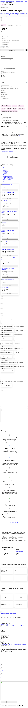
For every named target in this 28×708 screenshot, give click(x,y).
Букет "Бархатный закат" (6, 333)
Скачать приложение (5, 706)
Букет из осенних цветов (6, 365)
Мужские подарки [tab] (7, 179)
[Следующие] (2, 296)
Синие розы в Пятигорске (4, 571)
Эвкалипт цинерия (4, 94)
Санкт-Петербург (19, 597)
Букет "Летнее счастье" (6, 342)
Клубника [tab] (5, 171)
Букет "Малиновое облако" (7, 329)
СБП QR (9, 108)
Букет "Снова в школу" (6, 325)
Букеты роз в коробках (20, 578)
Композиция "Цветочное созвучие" (8, 360)
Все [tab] (4, 167)
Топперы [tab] (5, 174)
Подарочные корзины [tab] (8, 177)
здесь (19, 135)
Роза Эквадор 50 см (5, 85)
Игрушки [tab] (5, 173)
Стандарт (3, 25)
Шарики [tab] (5, 170)
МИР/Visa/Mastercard (6, 105)
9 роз (2, 578)
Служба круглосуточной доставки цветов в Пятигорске (14, 644)
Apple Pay (14, 105)
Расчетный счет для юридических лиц (9, 111)
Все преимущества (14, 522)
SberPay (3, 108)
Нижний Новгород (5, 604)
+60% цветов (18, 25)
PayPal (14, 108)
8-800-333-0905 (4, 620)
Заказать (4, 701)
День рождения (19, 551)
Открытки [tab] (5, 169)
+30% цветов (10, 25)
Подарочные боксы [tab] (7, 176)
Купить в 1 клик (12, 50)
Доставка (5, 33)
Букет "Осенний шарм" (6, 384)
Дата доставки (4, 69)
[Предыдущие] (1, 17)
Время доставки (4, 73)
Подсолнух (3, 90)
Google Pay (21, 105)
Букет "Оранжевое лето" (6, 337)
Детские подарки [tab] (7, 180)
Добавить (10, 190)
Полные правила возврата (7, 151)
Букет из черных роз (19, 570)
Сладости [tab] (5, 172)
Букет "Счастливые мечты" (7, 369)
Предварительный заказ (11, 701)
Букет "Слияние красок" (6, 355)
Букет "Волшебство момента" (7, 347)
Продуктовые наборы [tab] (8, 178)
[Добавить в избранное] (26, 50)
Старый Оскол (18, 604)
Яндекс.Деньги (21, 108)
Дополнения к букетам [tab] (8, 181)
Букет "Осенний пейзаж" (6, 351)
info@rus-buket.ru (4, 624)
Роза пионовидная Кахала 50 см (7, 86)
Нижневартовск (4, 597)
